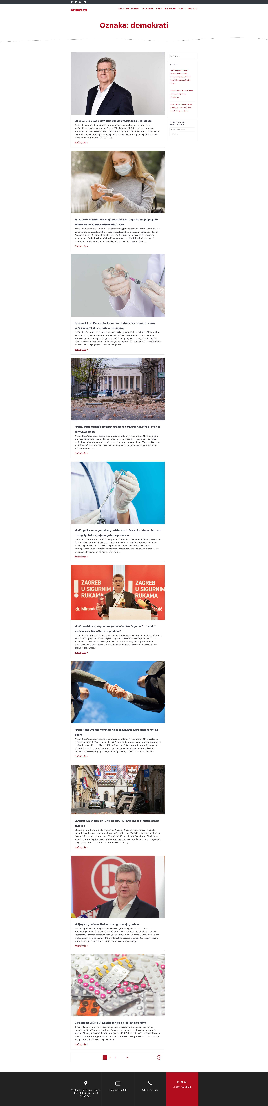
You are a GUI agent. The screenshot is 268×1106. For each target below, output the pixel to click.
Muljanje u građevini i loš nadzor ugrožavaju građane (107, 924)
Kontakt (192, 9)
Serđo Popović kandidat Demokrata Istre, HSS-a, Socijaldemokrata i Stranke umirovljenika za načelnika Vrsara (180, 76)
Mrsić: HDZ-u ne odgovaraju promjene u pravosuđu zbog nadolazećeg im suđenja (181, 107)
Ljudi (159, 9)
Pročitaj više (80, 142)
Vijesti (181, 9)
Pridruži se (147, 9)
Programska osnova (128, 9)
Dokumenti (170, 9)
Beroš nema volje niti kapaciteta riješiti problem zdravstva (110, 1022)
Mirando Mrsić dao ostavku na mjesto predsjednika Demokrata (113, 120)
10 (128, 1057)
